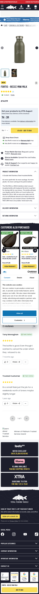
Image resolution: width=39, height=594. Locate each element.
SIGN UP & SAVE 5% (10, 516)
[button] (35, 250)
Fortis (12, 95)
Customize (18, 320)
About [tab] (32, 278)
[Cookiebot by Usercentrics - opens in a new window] (28, 272)
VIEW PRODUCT (9, 266)
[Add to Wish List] (36, 83)
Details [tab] (19, 278)
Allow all (19, 313)
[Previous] (2, 47)
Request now (16, 154)
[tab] (19, 171)
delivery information (26, 121)
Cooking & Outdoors (16, 25)
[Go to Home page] (11, 7)
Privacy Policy (14, 521)
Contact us (14, 165)
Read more (9, 159)
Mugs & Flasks (31, 25)
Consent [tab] (7, 278)
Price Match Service (8, 19)
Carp (5, 25)
